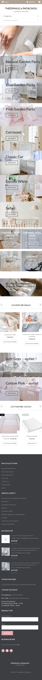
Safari (3, 488)
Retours (4, 508)
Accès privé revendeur (10, 645)
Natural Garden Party (9, 468)
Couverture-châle (10, 334)
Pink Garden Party (8, 475)
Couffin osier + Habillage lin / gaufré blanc (25, 538)
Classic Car (5, 481)
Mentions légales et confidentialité (13, 514)
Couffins (14, 535)
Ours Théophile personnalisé (20, 553)
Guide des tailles (7, 511)
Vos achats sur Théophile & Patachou (14, 498)
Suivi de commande (8, 524)
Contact (4, 517)
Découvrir (12, 67)
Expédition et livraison (9, 505)
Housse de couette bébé (10, 436)
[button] (10, 342)
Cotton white (6, 485)
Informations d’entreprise (10, 521)
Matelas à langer (32, 436)
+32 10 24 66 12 (17, 595)
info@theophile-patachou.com (19, 598)
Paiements (5, 501)
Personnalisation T (30, 550)
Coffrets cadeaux (17, 548)
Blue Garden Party (8, 472)
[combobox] (21, 16)
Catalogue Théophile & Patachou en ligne (19, 584)
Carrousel (5, 478)
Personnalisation (17, 550)
